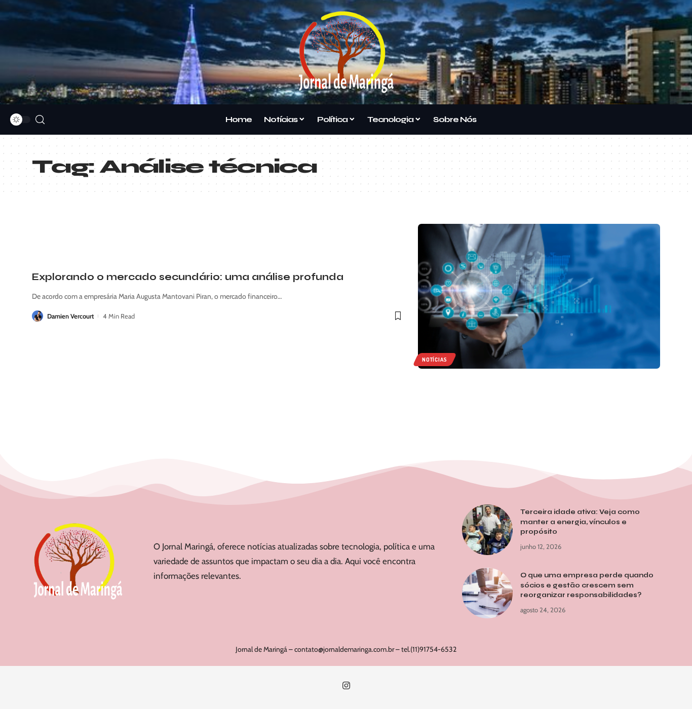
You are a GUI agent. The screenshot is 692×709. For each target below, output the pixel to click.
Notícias (434, 359)
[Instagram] (346, 686)
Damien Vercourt (70, 316)
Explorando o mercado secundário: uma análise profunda (187, 277)
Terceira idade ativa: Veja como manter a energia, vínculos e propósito (580, 522)
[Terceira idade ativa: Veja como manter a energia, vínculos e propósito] (487, 529)
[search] (40, 120)
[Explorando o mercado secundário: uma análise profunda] (539, 296)
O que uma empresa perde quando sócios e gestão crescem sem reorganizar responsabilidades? (586, 585)
